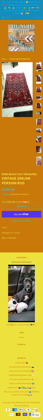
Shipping (5, 194)
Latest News (21, 257)
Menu (7, 17)
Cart (39, 17)
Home (4, 59)
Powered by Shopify (21, 405)
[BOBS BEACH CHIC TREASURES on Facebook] (18, 349)
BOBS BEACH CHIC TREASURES (28, 402)
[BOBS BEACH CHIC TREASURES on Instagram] (24, 349)
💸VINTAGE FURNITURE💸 (21, 262)
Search (21, 337)
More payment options (21, 220)
